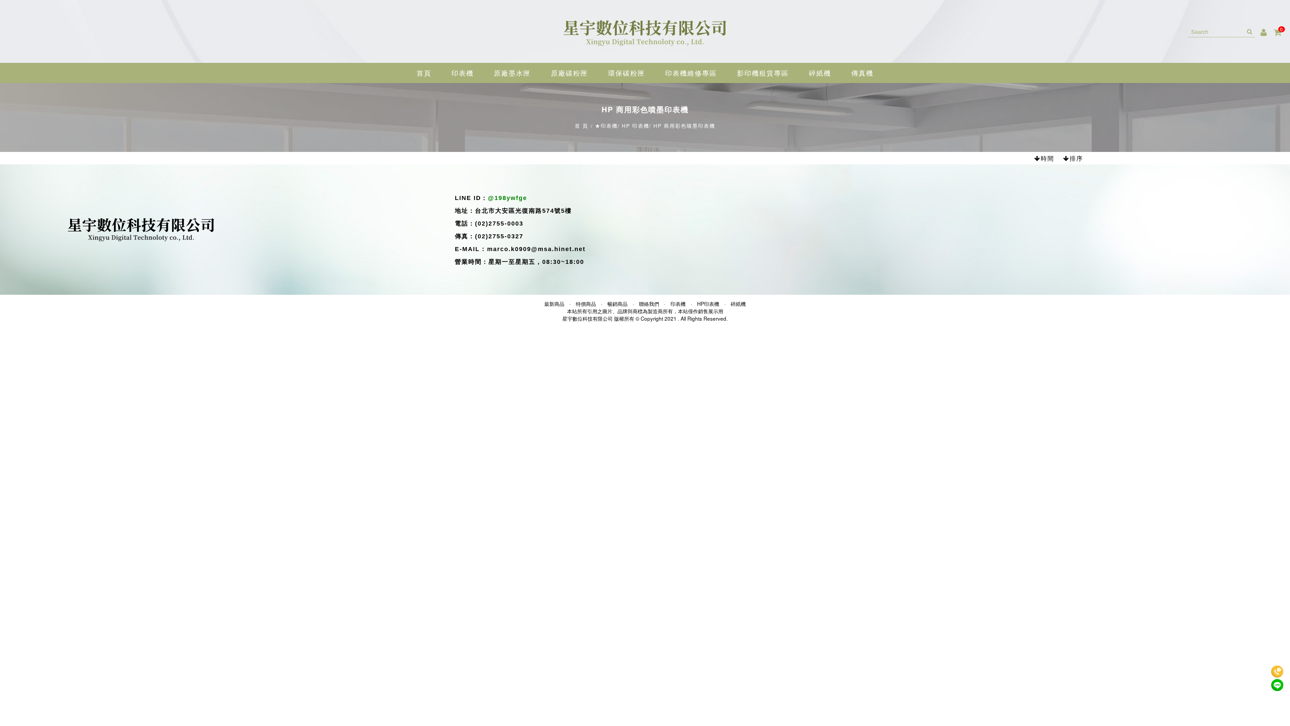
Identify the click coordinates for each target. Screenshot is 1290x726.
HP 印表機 (635, 125)
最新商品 (554, 303)
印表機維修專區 (691, 73)
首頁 (424, 73)
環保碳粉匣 (626, 73)
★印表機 (606, 125)
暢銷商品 (617, 303)
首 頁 (581, 125)
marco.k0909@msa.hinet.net (536, 249)
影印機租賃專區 (763, 73)
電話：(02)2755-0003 (489, 223)
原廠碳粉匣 (569, 73)
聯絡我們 (649, 303)
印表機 (463, 73)
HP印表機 (708, 303)
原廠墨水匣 (512, 73)
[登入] (1263, 31)
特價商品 (586, 303)
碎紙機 (820, 73)
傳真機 (862, 73)
